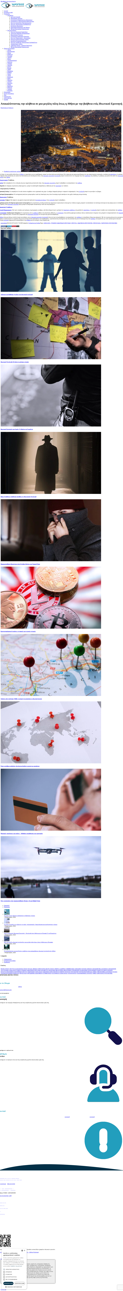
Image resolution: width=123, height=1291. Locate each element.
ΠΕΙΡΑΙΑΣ (16, 973)
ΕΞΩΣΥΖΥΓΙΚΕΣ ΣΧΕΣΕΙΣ (105, 970)
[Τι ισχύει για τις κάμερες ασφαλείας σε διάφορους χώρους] (7, 914)
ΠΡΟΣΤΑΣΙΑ (97, 223)
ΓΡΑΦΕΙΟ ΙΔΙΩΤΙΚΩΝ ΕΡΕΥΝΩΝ (61, 223)
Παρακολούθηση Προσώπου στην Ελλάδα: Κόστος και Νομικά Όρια (20, 564)
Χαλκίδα (9, 65)
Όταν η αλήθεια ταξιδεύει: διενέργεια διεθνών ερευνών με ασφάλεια (20, 766)
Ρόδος (9, 78)
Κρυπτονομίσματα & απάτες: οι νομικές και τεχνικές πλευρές (18, 631)
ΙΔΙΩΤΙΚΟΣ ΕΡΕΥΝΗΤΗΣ (84, 223)
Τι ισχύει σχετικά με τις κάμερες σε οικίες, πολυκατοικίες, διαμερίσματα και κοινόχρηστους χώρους (30, 924)
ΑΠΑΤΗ (84, 969)
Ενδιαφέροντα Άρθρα (34, 223)
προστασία (58, 186)
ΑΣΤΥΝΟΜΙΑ (5, 970)
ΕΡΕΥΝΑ (74, 223)
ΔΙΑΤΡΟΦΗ (51, 970)
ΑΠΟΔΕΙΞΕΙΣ (112, 969)
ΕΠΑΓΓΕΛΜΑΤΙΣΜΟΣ (7, 972)
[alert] (14, 1268)
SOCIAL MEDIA (32, 969)
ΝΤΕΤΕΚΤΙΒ (74, 972)
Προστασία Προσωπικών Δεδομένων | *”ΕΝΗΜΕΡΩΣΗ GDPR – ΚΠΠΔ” (57, 1255)
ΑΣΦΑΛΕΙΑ (46, 223)
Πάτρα (9, 53)
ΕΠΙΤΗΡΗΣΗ (18, 972)
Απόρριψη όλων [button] (19, 1283)
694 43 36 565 (11, 1184)
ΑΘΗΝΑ (56, 969)
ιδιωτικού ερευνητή (33, 214)
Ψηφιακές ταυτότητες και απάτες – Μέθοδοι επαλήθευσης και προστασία (22, 833)
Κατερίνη (9, 83)
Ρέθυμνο (9, 87)
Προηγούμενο (4, 108)
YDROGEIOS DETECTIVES (45, 969)
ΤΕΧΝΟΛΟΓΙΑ (72, 973)
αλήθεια (79, 183)
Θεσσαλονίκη (11, 51)
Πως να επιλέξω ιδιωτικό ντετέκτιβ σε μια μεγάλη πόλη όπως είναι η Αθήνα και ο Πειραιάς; (28, 942)
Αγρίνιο (9, 81)
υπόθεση (35, 213)
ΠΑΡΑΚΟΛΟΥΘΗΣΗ (7, 973)
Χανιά (9, 74)
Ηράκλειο (10, 54)
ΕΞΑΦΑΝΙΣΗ (83, 970)
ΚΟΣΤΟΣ (67, 972)
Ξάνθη (9, 69)
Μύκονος (9, 80)
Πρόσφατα (7, 907)
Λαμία (9, 75)
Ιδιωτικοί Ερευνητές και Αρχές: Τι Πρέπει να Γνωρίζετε (17, 429)
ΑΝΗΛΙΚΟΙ (78, 969)
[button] (14, 1287)
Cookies (39, 1255)
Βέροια (9, 68)
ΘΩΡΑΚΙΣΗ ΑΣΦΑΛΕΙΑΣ (35, 972)
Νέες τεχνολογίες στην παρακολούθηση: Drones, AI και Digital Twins (20, 901)
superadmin (4, 223)
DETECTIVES (5, 969)
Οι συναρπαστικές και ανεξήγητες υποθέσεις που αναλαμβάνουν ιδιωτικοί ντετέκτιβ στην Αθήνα (29, 951)
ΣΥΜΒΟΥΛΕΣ (47, 973)
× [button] (24, 1250)
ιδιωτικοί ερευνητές (36, 217)
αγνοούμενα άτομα (41, 200)
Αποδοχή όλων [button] (8, 1283)
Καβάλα (9, 72)
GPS (10, 969)
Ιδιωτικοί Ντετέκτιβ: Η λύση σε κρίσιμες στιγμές (15, 362)
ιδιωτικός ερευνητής (48, 175)
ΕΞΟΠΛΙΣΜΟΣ (92, 970)
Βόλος (9, 59)
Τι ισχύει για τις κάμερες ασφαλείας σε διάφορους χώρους (19, 915)
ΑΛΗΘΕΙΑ (62, 969)
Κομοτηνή (10, 77)
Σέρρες (9, 66)
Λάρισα (9, 57)
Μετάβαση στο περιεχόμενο (8, 1)
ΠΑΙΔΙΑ (115, 972)
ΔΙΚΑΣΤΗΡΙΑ (59, 970)
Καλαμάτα (10, 71)
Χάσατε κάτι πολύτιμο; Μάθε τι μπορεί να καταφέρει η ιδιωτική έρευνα (21, 699)
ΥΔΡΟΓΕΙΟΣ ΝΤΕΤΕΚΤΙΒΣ (109, 223)
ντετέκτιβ (57, 175)
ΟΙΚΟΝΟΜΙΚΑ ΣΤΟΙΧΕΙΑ (104, 972)
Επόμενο (11, 108)
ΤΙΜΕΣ (94, 973)
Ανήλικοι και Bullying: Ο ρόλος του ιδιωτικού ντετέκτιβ (17, 294)
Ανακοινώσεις (8, 959)
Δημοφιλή (6, 905)
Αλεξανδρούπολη (12, 60)
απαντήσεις (113, 174)
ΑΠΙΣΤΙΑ (89, 969)
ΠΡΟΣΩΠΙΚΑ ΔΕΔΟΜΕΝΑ (35, 973)
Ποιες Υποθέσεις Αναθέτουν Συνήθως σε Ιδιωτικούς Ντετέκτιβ (18, 496)
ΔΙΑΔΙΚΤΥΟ (44, 970)
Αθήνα (9, 50)
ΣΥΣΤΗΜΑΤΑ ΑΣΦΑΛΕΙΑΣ (60, 973)
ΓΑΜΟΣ (18, 970)
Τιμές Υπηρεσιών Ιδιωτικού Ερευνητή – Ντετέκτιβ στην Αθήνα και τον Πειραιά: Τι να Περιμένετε (30, 933)
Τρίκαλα (9, 63)
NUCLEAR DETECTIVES (19, 969)
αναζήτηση (88, 175)
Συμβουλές (7, 962)
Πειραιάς (9, 56)
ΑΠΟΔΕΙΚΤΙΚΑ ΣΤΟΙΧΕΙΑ (100, 969)
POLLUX (36, 1255)
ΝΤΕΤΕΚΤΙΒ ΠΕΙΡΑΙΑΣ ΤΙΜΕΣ (87, 972)
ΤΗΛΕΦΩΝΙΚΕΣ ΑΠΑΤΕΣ (84, 973)
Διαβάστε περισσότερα (16, 1266)
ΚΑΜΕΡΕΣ (61, 972)
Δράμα (9, 84)
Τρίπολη (9, 89)
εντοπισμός (60, 213)
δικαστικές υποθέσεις (69, 210)
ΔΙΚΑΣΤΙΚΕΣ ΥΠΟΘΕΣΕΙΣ (71, 970)
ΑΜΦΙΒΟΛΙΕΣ (70, 969)
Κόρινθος (9, 90)
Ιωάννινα (9, 62)
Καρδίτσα (10, 86)
